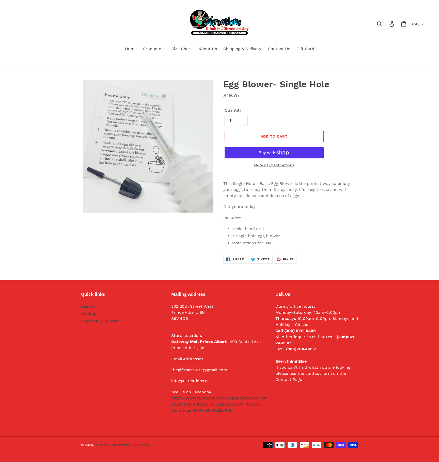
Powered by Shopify (133, 445)
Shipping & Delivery (100, 321)
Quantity (233, 110)
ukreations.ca (105, 445)
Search (88, 306)
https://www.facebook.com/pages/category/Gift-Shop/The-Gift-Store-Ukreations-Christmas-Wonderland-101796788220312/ (219, 404)
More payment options (274, 165)
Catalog (88, 313)
